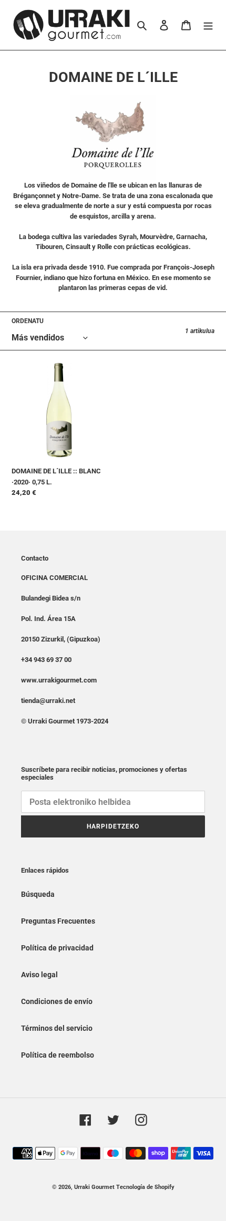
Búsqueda (38, 894)
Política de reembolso (57, 1055)
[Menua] (208, 25)
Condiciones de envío (57, 1001)
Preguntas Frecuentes (58, 921)
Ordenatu (28, 321)
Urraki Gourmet (94, 1187)
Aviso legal (39, 974)
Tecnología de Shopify (145, 1187)
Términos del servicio (57, 1028)
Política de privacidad (57, 948)
